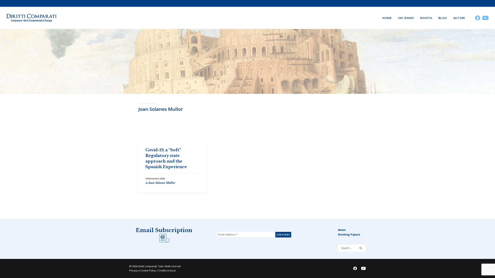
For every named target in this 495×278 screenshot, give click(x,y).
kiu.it (173, 270)
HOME (387, 18)
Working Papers (349, 234)
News (342, 230)
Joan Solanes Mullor (161, 183)
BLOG (442, 18)
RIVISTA (426, 18)
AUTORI (459, 18)
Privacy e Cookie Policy (142, 270)
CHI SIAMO (406, 18)
